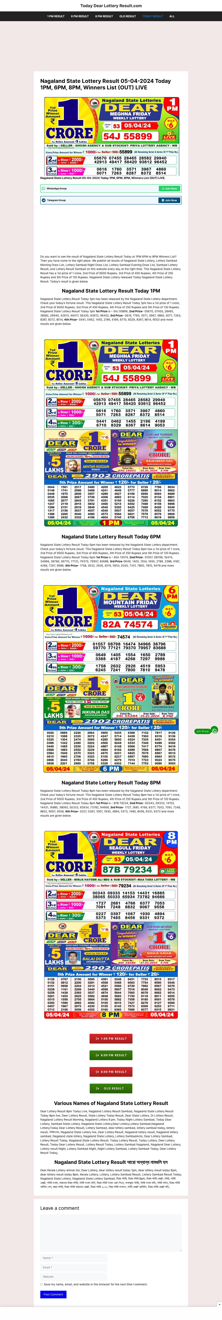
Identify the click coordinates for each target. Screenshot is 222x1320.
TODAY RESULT (153, 16)
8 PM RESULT (104, 16)
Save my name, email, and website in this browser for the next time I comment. (96, 1284)
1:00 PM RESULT (113, 1038)
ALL (172, 16)
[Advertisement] (111, 47)
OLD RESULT (127, 16)
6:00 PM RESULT (113, 1055)
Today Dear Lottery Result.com (111, 5)
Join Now (171, 188)
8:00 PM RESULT (113, 1072)
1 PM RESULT (56, 16)
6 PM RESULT (80, 16)
